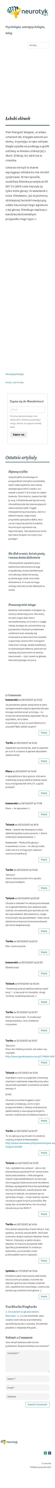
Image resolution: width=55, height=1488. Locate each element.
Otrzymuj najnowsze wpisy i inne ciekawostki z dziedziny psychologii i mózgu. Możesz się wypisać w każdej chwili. (25, 421)
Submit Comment (37, 1404)
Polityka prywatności (40, 1467)
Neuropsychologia (15, 374)
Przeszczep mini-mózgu (22, 605)
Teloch (10, 824)
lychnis (10, 1271)
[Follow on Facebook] (49, 1453)
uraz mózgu (18, 382)
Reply (44, 732)
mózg (8, 382)
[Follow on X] (45, 1453)
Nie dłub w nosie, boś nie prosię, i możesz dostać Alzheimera (26, 556)
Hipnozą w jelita (18, 472)
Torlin (9, 743)
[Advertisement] (27, 81)
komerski (12, 699)
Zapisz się (18, 434)
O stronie (46, 1463)
